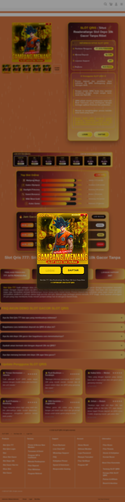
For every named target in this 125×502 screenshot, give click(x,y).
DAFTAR (73, 270)
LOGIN (50, 270)
